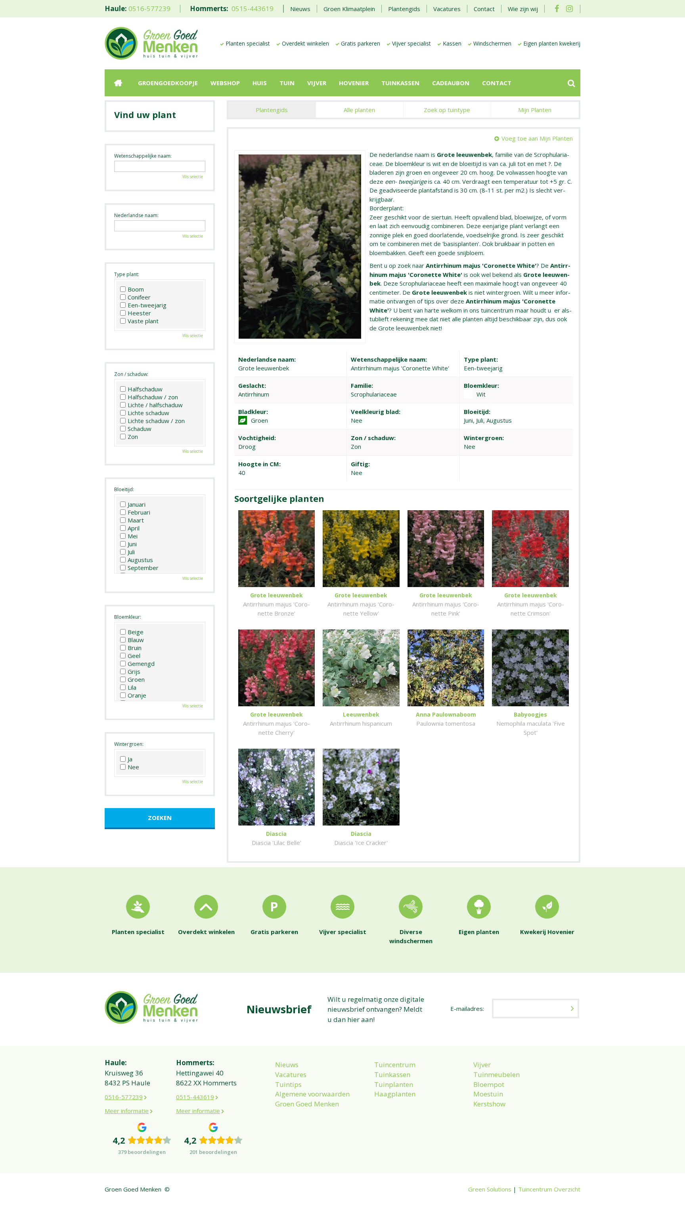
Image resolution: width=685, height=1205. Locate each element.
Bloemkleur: (127, 617)
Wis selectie (192, 176)
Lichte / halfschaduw (155, 405)
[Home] (118, 82)
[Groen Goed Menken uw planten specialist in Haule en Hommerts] (151, 43)
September (143, 567)
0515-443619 (253, 8)
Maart (136, 520)
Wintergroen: (129, 744)
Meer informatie (127, 1111)
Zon (133, 436)
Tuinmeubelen (496, 1074)
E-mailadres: (467, 1008)
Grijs (134, 671)
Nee (133, 767)
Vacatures (290, 1074)
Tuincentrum (394, 1065)
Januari (136, 504)
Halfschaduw (145, 389)
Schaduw (139, 428)
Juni (132, 544)
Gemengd (141, 663)
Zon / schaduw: (131, 374)
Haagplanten (394, 1094)
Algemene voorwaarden (312, 1094)
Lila (132, 687)
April (134, 528)
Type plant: (126, 274)
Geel (134, 655)
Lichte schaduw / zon (156, 420)
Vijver (482, 1065)
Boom (136, 289)
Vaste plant (143, 321)
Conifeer (139, 297)
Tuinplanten (393, 1084)
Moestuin (488, 1094)
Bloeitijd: (124, 489)
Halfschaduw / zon (153, 397)
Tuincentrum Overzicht (549, 1189)
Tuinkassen (392, 1074)
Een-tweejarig (147, 305)
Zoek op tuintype (447, 110)
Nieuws (286, 1065)
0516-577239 (149, 8)
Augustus (140, 559)
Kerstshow (489, 1104)
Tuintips (288, 1084)
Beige (136, 632)
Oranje (137, 695)
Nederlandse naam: (136, 215)
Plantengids (272, 110)
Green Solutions (489, 1189)
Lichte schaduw (148, 413)
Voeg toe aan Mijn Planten (537, 138)
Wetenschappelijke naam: (143, 156)
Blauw (136, 640)
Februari (139, 512)
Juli (131, 552)
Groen (136, 679)
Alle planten (359, 110)
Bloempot (488, 1084)
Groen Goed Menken (307, 1104)
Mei (133, 536)
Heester (139, 313)
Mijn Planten (534, 110)
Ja (130, 759)
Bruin (135, 647)
